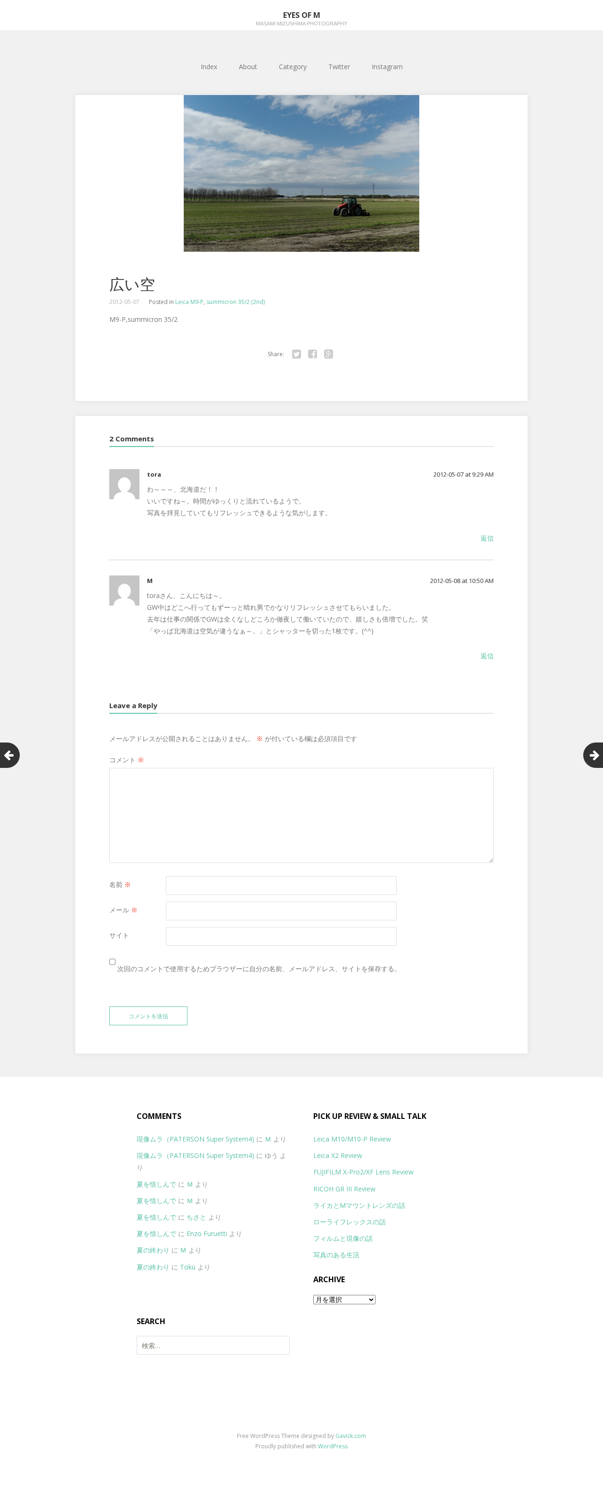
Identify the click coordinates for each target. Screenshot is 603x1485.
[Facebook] (312, 354)
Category (293, 66)
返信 (487, 538)
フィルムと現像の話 (343, 1238)
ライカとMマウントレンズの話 (359, 1205)
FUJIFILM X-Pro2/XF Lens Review (363, 1171)
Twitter (339, 66)
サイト (119, 935)
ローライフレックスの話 (349, 1221)
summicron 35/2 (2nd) (235, 302)
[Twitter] (296, 354)
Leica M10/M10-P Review (352, 1138)
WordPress (333, 1446)
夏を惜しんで (156, 1184)
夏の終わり (153, 1249)
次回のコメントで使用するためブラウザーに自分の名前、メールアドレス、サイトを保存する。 (259, 968)
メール (123, 909)
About (248, 66)
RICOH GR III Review (344, 1188)
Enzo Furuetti (207, 1233)
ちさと (196, 1217)
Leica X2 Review (337, 1155)
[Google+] (328, 354)
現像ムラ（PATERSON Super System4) (195, 1138)
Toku (188, 1266)
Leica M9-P (189, 302)
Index (209, 66)
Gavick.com (350, 1436)
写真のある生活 (336, 1254)
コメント (126, 759)
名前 (120, 884)
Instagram (387, 66)
